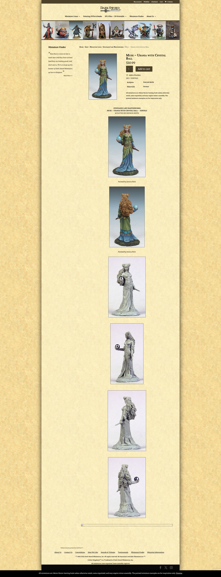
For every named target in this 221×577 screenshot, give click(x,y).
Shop (86, 47)
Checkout (154, 2)
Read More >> (68, 75)
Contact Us (68, 552)
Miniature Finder (137, 16)
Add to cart (144, 68)
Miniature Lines (71, 16)
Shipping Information (155, 552)
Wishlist (146, 2)
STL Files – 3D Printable (114, 16)
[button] (133, 75)
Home (81, 47)
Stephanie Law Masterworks (113, 47)
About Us (150, 16)
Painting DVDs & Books (92, 16)
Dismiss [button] (179, 573)
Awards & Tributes (108, 552)
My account (138, 2)
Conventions (80, 552)
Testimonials (123, 552)
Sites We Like (93, 552)
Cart (161, 2)
